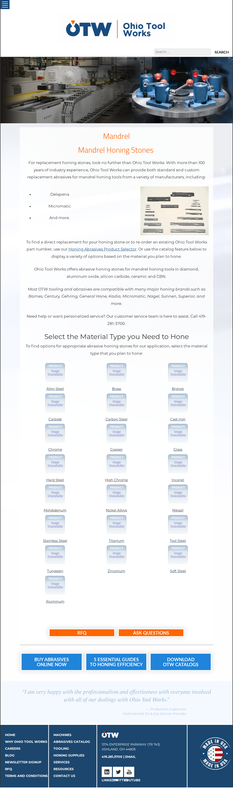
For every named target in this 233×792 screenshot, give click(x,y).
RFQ (81, 633)
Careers (12, 748)
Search (222, 52)
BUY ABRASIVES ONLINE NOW (51, 662)
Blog (10, 755)
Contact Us (64, 776)
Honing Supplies (68, 755)
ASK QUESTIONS (151, 633)
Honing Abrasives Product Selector (102, 249)
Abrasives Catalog (71, 742)
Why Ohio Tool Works (26, 742)
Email (130, 757)
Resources (63, 769)
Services (61, 762)
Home (10, 735)
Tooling (61, 748)
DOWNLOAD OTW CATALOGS (180, 662)
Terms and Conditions (26, 776)
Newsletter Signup (23, 762)
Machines (62, 735)
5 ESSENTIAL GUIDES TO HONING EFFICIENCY (116, 662)
